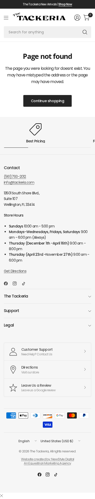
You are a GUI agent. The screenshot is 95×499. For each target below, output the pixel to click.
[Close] (1, 496)
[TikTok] (26, 283)
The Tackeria (16, 296)
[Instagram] (17, 283)
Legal (9, 325)
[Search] (85, 32)
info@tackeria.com (19, 182)
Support (11, 311)
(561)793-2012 (15, 176)
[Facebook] (8, 283)
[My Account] (77, 17)
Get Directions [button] (15, 271)
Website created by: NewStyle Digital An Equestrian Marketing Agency (47, 461)
